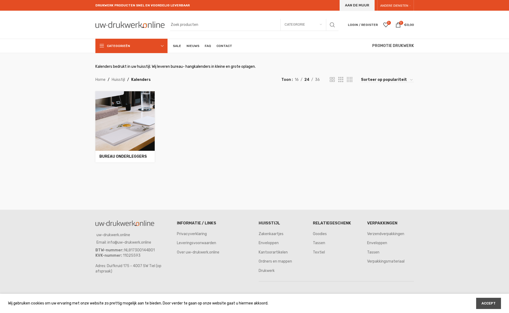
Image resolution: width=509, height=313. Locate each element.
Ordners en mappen (275, 261)
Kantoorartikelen (273, 252)
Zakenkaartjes (271, 234)
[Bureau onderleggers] (125, 120)
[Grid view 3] (340, 79)
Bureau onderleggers (123, 156)
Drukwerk (267, 270)
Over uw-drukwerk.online (198, 252)
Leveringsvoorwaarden (196, 243)
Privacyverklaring (192, 234)
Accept (488, 303)
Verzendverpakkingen (385, 234)
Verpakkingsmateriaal (386, 261)
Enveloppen (269, 243)
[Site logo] (130, 24)
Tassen (319, 243)
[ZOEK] (332, 25)
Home (100, 79)
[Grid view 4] (349, 79)
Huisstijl (118, 79)
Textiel (319, 252)
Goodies (320, 234)
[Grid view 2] (332, 79)
